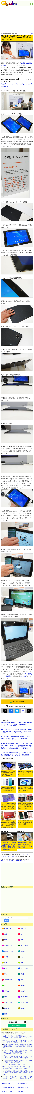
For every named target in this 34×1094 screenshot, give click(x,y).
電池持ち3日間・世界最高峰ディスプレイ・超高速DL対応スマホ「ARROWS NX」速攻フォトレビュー (25, 806)
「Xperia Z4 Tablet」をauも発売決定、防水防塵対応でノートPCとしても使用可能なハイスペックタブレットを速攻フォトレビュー (8, 824)
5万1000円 (23, 676)
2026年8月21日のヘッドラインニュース (14, 1064)
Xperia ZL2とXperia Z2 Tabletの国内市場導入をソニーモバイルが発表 (8, 789)
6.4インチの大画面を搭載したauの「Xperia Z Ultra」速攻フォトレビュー (25, 773)
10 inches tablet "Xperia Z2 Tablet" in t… (13, 861)
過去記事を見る (17, 1025)
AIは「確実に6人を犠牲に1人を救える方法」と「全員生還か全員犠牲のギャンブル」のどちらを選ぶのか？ (18, 1072)
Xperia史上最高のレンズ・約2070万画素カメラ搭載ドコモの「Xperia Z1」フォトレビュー (25, 790)
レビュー (7, 856)
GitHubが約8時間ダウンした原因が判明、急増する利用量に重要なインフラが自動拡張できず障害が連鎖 (18, 1046)
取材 (31, 33)
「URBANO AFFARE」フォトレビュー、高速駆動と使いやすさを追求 (25, 822)
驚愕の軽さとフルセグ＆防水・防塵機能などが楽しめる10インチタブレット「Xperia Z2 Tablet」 (8, 774)
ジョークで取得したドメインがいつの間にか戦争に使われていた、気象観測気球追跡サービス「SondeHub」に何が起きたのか (18, 1051)
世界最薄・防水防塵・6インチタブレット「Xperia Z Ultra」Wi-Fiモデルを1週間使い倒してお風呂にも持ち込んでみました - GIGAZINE (17, 745)
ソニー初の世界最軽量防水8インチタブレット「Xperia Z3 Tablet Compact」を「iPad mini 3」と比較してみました (8, 806)
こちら (26, 1033)
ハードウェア (25, 854)
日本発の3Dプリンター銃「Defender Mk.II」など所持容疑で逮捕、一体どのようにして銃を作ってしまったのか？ (8, 846)
